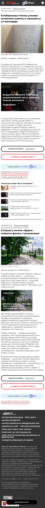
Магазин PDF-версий (11, 420)
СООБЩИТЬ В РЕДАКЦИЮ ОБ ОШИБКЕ (17, 440)
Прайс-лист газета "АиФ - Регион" (17, 429)
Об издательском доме (12, 417)
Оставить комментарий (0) (22, 157)
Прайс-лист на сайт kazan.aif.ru (16, 432)
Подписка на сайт (10, 426)
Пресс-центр (30, 417)
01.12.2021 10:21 (6, 9)
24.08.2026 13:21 (6, 226)
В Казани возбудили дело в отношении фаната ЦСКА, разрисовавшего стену (25, 214)
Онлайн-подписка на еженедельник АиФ (20, 423)
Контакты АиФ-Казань (30, 426)
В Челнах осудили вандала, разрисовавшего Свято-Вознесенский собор (24, 200)
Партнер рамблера (20, 497)
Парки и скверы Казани (10, 266)
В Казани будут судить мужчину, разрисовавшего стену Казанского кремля (24, 207)
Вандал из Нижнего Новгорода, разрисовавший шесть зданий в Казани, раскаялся (21, 97)
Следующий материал (21, 502)
